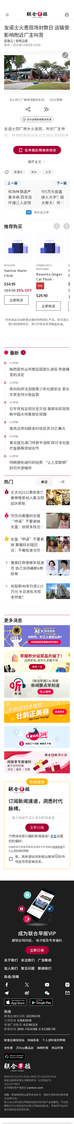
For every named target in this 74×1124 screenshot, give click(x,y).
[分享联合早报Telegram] (6, 992)
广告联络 (44, 960)
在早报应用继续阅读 (40, 150)
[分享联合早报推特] (26, 984)
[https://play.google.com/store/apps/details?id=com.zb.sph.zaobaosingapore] (41, 1002)
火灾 (48, 172)
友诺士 (18, 172)
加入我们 (11, 968)
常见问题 (28, 968)
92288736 (49, 1029)
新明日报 (22, 40)
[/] (37, 15)
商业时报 (57, 1048)
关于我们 (11, 960)
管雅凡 (8, 40)
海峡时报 (42, 1048)
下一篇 (62, 182)
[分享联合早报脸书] (6, 984)
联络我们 (44, 968)
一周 (61, 481)
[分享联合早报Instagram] (67, 984)
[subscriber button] (67, 15)
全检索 (8, 1048)
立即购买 (16, 300)
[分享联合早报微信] (47, 992)
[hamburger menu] (7, 15)
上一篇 (12, 182)
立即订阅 (37, 950)
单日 (44, 481)
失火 (34, 172)
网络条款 (33, 1040)
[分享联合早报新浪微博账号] (26, 992)
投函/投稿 (11, 976)
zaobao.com (35, 1087)
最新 (14, 352)
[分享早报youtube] (47, 984)
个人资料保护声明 (53, 1040)
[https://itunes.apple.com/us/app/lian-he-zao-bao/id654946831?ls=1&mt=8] (15, 1002)
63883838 (24, 1020)
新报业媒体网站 (14, 1040)
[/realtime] (23, 352)
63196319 (33, 1016)
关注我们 (28, 960)
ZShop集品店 (25, 1048)
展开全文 (35, 161)
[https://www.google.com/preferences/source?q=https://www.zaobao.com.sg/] (14, 1056)
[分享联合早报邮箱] (67, 992)
